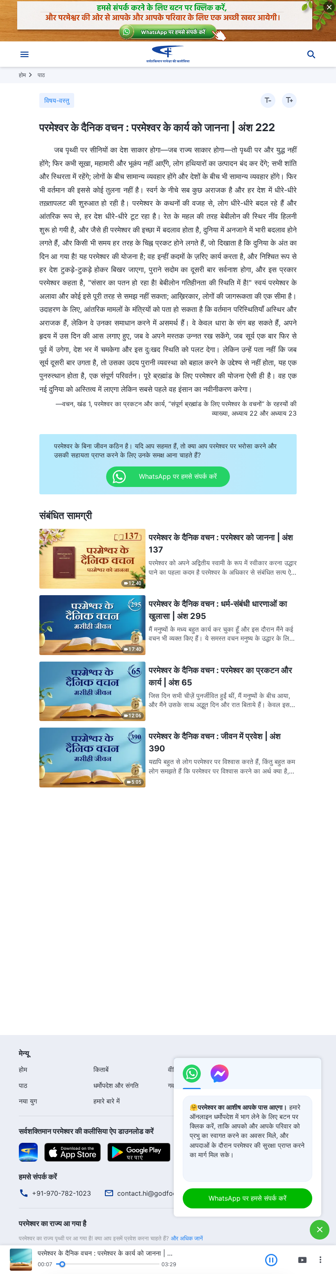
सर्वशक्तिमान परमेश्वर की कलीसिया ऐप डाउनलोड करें (86, 1131)
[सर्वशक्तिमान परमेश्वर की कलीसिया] (168, 54)
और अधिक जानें (187, 1238)
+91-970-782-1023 (61, 1193)
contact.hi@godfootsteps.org (163, 1193)
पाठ (41, 74)
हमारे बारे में (106, 1101)
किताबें (101, 1069)
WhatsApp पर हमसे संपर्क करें (247, 1198)
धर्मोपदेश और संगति (115, 1085)
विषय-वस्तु (56, 100)
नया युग (28, 1101)
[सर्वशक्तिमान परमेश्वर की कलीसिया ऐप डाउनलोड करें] (28, 1151)
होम (22, 74)
